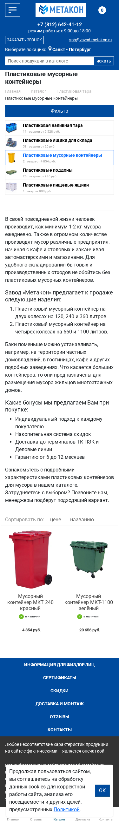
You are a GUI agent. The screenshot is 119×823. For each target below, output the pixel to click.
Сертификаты (59, 677)
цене (55, 520)
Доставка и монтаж (60, 703)
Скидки (59, 690)
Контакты (60, 729)
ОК (102, 790)
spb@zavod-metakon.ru (90, 39)
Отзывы (59, 716)
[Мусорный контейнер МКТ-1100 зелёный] (89, 559)
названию (82, 520)
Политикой (67, 810)
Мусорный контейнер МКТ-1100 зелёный (88, 602)
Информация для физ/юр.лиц (59, 664)
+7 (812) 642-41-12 (59, 25)
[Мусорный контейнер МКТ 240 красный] (30, 559)
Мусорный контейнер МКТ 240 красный (30, 602)
